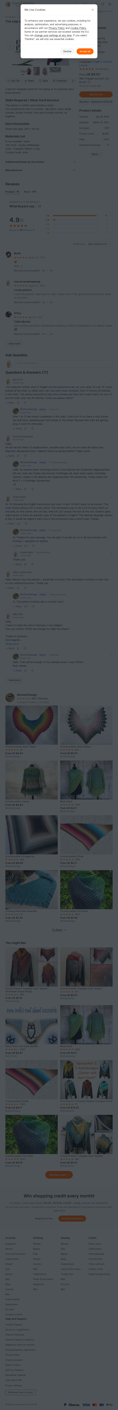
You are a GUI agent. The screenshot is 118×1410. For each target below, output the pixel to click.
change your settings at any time (53, 35)
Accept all (85, 51)
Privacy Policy (57, 28)
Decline (67, 51)
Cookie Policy (78, 28)
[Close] (92, 9)
